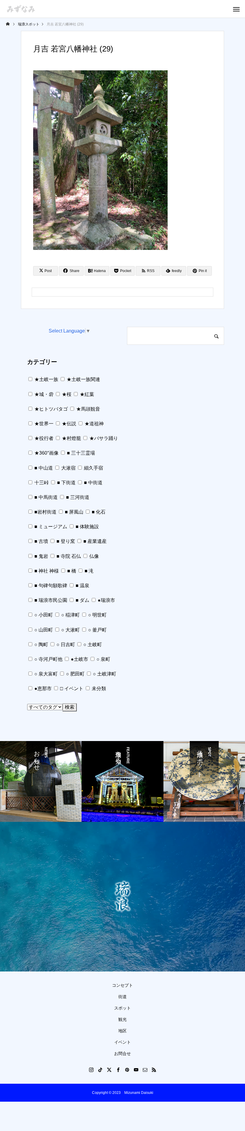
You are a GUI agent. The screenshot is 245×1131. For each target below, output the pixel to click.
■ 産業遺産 (94, 541)
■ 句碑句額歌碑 (50, 585)
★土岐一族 (45, 379)
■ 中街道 (92, 482)
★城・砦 (43, 394)
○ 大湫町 (70, 629)
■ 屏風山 (73, 511)
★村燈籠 (71, 438)
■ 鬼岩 (40, 556)
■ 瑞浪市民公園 (50, 600)
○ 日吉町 (65, 644)
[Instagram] (91, 1070)
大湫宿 (68, 467)
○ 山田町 (43, 629)
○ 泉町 (102, 659)
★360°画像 (46, 453)
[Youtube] (136, 1070)
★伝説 (68, 423)
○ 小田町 (43, 614)
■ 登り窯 (65, 541)
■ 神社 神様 (46, 570)
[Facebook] (118, 1070)
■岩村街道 (44, 511)
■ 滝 (88, 570)
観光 (122, 1019)
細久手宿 (93, 467)
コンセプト (122, 985)
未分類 (98, 688)
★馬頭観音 (87, 409)
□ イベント (71, 688)
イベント (122, 1042)
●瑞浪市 (106, 600)
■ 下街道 (66, 482)
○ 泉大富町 (45, 673)
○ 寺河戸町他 (47, 659)
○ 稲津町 (70, 614)
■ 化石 (98, 511)
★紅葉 (86, 394)
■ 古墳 (40, 541)
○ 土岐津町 (104, 673)
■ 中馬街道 (45, 497)
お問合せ (122, 1053)
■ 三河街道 (77, 497)
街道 (122, 996)
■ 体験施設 (86, 526)
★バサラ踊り (103, 438)
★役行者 (43, 438)
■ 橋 (71, 570)
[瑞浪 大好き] (21, 8)
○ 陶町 (40, 644)
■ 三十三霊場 (80, 453)
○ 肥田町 (75, 673)
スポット (122, 1008)
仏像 (93, 556)
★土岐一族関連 (82, 379)
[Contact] (145, 1070)
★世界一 (43, 423)
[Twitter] (109, 1070)
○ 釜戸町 (97, 629)
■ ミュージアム (50, 526)
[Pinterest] (127, 1070)
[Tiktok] (100, 1070)
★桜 (66, 394)
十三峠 (41, 482)
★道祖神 (93, 423)
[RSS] (154, 1070)
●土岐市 (79, 659)
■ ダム (81, 600)
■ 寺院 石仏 (68, 556)
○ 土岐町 (92, 644)
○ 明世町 (97, 614)
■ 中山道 (43, 467)
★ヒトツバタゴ (50, 409)
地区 (122, 1030)
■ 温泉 (81, 585)
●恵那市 (42, 688)
